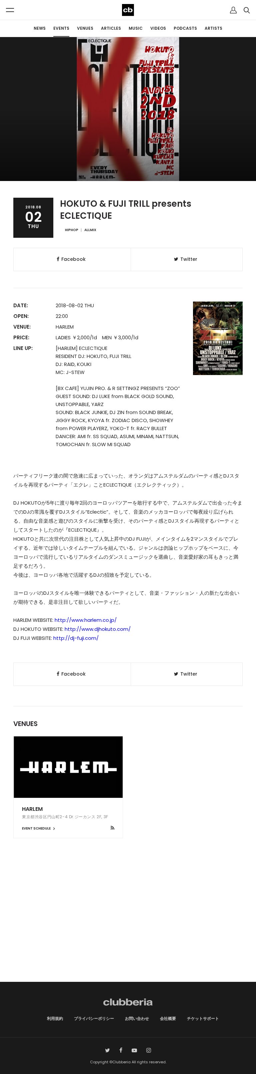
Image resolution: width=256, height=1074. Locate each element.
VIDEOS (158, 28)
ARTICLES (111, 28)
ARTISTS (213, 28)
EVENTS (61, 28)
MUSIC (136, 28)
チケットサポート (203, 1018)
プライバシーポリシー (94, 1018)
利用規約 (55, 1018)
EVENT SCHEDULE (36, 828)
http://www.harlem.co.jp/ (86, 619)
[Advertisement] (128, 925)
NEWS (40, 28)
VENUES (85, 28)
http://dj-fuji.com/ (76, 638)
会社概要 (168, 1018)
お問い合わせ (137, 1018)
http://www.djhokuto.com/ (98, 629)
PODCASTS (185, 28)
